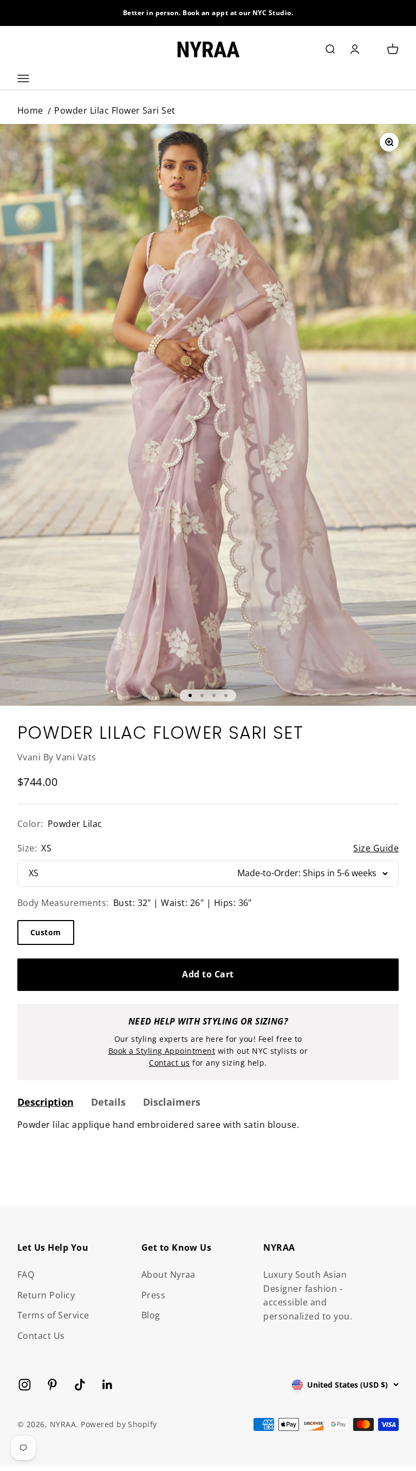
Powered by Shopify (119, 1424)
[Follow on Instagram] (24, 1384)
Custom (45, 932)
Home (30, 110)
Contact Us (41, 1336)
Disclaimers (171, 1101)
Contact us (169, 1063)
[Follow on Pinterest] (52, 1384)
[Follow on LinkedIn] (107, 1384)
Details (108, 1101)
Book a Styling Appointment (161, 1051)
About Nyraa (168, 1274)
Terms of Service (53, 1315)
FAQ (25, 1274)
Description (45, 1101)
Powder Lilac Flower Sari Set (114, 110)
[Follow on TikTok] (80, 1384)
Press (153, 1295)
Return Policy (46, 1295)
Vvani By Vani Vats (56, 757)
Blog (150, 1315)
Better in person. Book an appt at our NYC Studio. (208, 12)
